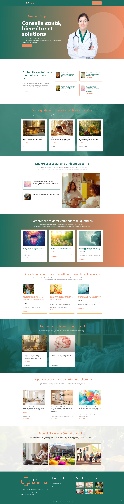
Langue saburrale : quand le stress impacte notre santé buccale (33, 249)
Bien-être (46, 3)
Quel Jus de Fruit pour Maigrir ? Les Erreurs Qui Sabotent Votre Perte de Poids (67, 74)
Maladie (60, 3)
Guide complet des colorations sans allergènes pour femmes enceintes (45, 195)
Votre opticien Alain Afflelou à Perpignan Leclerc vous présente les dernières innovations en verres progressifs (61, 409)
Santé (79, 3)
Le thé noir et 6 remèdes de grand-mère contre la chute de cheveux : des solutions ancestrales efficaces (61, 139)
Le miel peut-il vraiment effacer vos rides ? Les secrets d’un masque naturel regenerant (33, 139)
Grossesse (53, 3)
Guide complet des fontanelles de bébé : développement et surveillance (62, 356)
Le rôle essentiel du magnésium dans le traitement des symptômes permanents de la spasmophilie (92, 88)
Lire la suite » (64, 79)
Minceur (65, 3)
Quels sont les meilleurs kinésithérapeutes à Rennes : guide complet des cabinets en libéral (33, 408)
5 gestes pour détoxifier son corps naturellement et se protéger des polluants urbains (68, 88)
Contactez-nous (56, 487)
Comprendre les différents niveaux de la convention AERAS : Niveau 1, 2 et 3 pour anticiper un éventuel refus (90, 408)
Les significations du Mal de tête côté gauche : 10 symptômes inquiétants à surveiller (90, 249)
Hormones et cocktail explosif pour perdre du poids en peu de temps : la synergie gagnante (61, 297)
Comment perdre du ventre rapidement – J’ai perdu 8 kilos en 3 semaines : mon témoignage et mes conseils (33, 298)
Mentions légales (56, 483)
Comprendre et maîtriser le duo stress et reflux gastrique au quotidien (89, 297)
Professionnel (72, 3)
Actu (41, 3)
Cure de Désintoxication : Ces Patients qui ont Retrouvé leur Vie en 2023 (93, 74)
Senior (84, 3)
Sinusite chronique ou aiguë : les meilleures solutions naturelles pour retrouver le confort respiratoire (33, 357)
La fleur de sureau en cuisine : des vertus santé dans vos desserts (61, 249)
